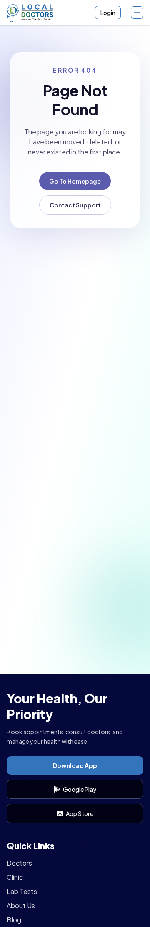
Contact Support (75, 205)
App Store (79, 813)
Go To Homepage (75, 181)
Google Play (79, 789)
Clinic (15, 877)
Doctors (19, 863)
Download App (75, 765)
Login (107, 12)
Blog (14, 919)
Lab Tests (22, 891)
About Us (21, 905)
